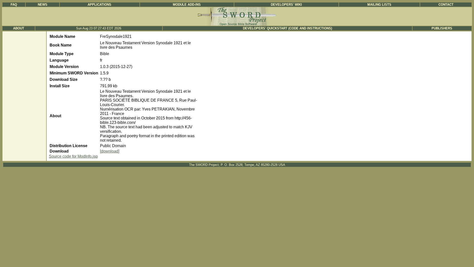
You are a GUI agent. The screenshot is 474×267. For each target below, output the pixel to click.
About (18, 28)
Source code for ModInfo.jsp (73, 156)
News (42, 4)
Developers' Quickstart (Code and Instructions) (287, 28)
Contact (446, 4)
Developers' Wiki (286, 4)
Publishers (442, 28)
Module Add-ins (187, 4)
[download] (109, 151)
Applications (99, 4)
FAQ (14, 4)
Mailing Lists (379, 4)
